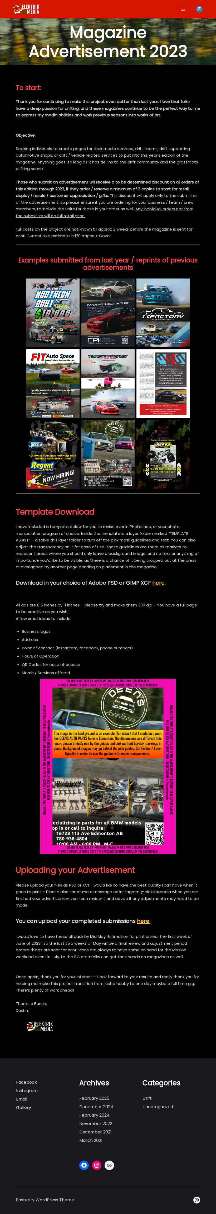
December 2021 (95, 1132)
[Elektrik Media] (26, 9)
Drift (147, 1098)
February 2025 (94, 1098)
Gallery (23, 1107)
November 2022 (95, 1124)
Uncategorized (158, 1107)
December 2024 (96, 1107)
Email (21, 1099)
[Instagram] (199, 9)
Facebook (26, 1082)
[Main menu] (183, 9)
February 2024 (94, 1115)
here (158, 582)
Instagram (27, 1091)
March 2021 (90, 1140)
